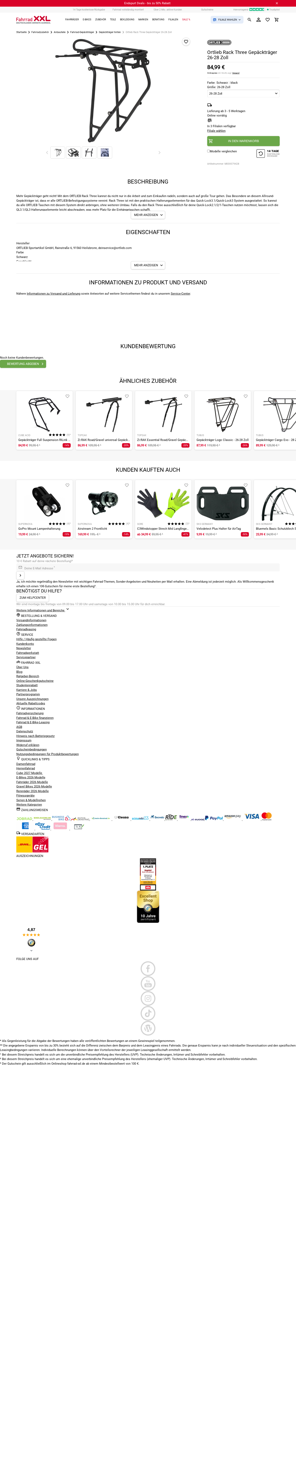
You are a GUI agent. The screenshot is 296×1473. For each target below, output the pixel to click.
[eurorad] (198, 819)
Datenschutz (24, 731)
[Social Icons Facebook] (148, 968)
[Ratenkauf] (43, 829)
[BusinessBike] (61, 819)
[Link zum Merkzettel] (268, 20)
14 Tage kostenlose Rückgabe (89, 9)
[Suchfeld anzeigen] (249, 20)
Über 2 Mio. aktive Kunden (168, 9)
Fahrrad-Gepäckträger (82, 32)
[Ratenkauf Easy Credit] (60, 829)
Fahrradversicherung (29, 713)
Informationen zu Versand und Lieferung (53, 293)
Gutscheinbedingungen (31, 749)
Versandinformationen (31, 620)
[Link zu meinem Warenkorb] (276, 19)
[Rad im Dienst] (157, 819)
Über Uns (22, 667)
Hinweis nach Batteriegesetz (35, 736)
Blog (19, 672)
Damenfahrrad (25, 764)
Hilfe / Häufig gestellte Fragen (36, 639)
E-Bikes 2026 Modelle (30, 777)
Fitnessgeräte (25, 795)
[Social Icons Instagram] (148, 998)
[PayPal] (214, 819)
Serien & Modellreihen (31, 800)
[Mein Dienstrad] (101, 819)
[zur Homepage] (33, 20)
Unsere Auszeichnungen (32, 699)
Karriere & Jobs (26, 690)
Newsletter (23, 648)
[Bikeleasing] (42, 819)
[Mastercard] (267, 819)
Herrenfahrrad (25, 768)
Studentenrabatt (27, 685)
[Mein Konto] (259, 20)
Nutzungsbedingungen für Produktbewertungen (47, 754)
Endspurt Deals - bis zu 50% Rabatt (147, 3)
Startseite (21, 32)
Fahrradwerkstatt (27, 653)
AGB (19, 727)
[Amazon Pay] (233, 819)
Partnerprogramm (28, 694)
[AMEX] (25, 829)
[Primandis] (140, 819)
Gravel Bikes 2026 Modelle (34, 786)
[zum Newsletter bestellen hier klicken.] (20, 575)
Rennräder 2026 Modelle (32, 791)
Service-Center (180, 293)
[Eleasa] (121, 819)
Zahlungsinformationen (32, 625)
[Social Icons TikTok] (148, 1013)
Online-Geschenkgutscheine (35, 681)
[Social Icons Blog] (148, 1028)
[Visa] (252, 819)
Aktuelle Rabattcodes (30, 703)
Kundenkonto (25, 644)
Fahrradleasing (26, 629)
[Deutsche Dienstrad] (80, 819)
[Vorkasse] (79, 829)
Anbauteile (59, 32)
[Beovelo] (171, 819)
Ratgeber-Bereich (27, 676)
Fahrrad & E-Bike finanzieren (35, 718)
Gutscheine (207, 9)
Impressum (23, 740)
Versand (235, 73)
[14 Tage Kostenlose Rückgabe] (268, 154)
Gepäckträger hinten (110, 32)
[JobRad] (24, 819)
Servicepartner (26, 657)
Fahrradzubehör (40, 32)
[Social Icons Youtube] (148, 983)
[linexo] (184, 819)
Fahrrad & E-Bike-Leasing (33, 722)
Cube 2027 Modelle (29, 773)
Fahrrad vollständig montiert (128, 9)
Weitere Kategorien (29, 804)
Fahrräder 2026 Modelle (32, 782)
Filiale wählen (216, 131)
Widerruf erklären (27, 745)
